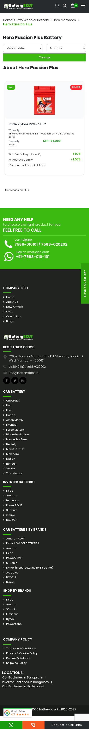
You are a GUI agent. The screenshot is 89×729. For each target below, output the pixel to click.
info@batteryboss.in (23, 373)
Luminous (12, 500)
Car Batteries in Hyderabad (23, 686)
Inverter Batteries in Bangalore (25, 682)
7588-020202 (54, 244)
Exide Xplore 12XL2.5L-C (27, 124)
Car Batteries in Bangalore (22, 677)
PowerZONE (14, 505)
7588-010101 (26, 244)
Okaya (10, 515)
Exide (9, 491)
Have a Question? (85, 283)
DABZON (11, 520)
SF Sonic (11, 510)
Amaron (11, 495)
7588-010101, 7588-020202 (27, 367)
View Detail (44, 108)
